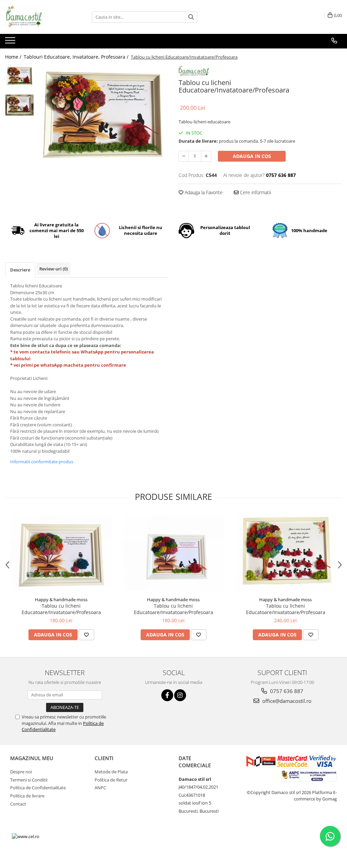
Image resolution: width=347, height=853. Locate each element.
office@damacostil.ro (286, 700)
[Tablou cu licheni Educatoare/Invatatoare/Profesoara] (102, 114)
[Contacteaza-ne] (334, 40)
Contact (18, 804)
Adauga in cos (252, 156)
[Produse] (11, 42)
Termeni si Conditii (28, 780)
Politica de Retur (111, 780)
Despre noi (21, 772)
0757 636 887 (286, 691)
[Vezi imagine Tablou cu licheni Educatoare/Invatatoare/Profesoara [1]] (19, 105)
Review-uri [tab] (53, 269)
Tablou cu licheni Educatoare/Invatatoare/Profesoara (61, 609)
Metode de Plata (111, 772)
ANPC (100, 788)
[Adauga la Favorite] (86, 634)
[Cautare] (191, 17)
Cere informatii (255, 192)
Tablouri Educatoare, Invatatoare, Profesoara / (77, 57)
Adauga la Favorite (203, 192)
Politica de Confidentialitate (38, 788)
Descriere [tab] (20, 270)
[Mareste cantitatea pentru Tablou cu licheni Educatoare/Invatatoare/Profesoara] (206, 156)
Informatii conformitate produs (41, 462)
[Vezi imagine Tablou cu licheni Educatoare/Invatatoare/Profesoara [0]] (19, 76)
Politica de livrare (27, 796)
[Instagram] (180, 695)
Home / (14, 57)
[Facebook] (167, 695)
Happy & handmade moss (61, 599)
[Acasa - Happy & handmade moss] (39, 17)
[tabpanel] (102, 114)
